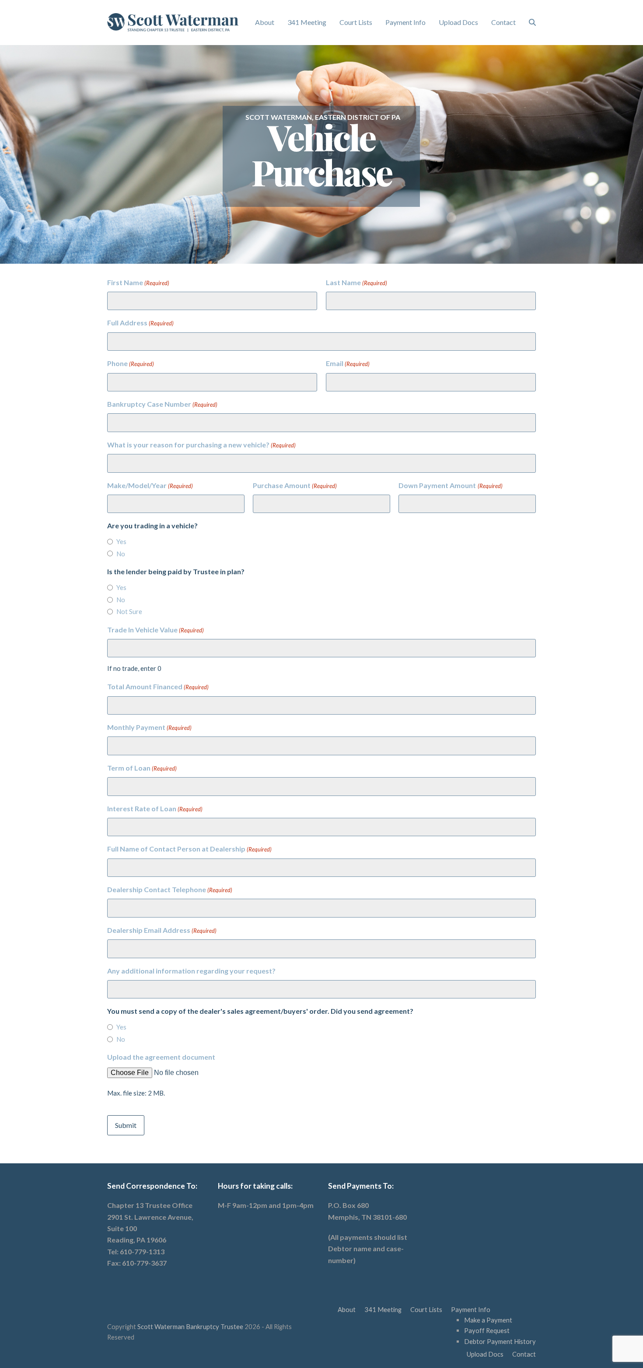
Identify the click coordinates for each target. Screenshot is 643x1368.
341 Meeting (383, 1309)
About (347, 1309)
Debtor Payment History (500, 1341)
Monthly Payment (149, 727)
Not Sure (129, 611)
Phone (130, 363)
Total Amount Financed (158, 686)
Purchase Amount (295, 485)
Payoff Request (487, 1330)
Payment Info (470, 1309)
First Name (138, 282)
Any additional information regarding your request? (191, 971)
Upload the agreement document (161, 1057)
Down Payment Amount (450, 485)
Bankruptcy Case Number (162, 404)
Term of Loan (142, 768)
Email (348, 363)
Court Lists (426, 1309)
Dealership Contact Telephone (169, 889)
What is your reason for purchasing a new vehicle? (201, 444)
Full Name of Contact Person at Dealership (189, 849)
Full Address (140, 322)
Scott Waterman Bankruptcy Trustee (190, 1326)
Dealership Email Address (162, 930)
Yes (121, 541)
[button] (532, 22)
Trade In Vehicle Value (155, 629)
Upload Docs (485, 1354)
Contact (524, 1354)
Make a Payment (488, 1320)
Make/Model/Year (150, 485)
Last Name (356, 282)
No (120, 554)
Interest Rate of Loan (155, 808)
